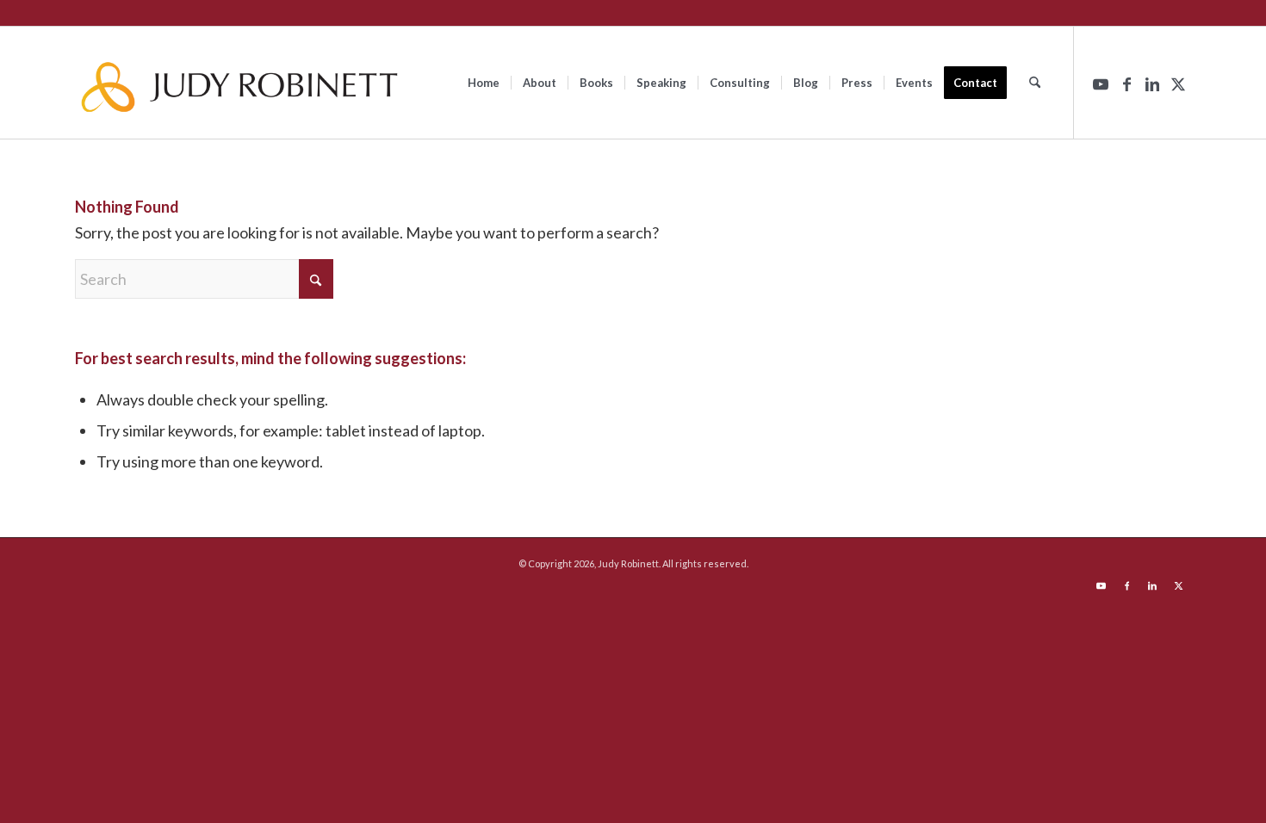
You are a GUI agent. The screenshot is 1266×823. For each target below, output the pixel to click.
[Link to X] (1178, 82)
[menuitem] (483, 83)
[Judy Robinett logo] (239, 83)
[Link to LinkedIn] (1152, 82)
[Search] (1035, 83)
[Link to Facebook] (1126, 82)
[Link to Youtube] (1101, 82)
